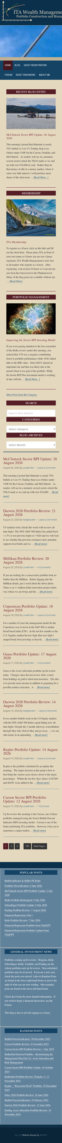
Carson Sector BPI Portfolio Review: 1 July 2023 (29, 1049)
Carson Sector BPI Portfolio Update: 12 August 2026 (24, 799)
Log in (18, 1135)
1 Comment (43, 806)
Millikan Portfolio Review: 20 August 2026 (26, 560)
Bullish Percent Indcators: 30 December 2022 (27, 1039)
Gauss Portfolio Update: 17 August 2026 (29, 655)
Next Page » (39, 846)
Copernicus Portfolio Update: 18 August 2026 (28, 608)
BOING (43, 1135)
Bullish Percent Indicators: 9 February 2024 (26, 1100)
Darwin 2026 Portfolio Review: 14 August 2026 (29, 703)
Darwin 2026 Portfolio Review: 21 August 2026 (29, 512)
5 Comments (44, 663)
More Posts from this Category (21, 394)
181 (27, 846)
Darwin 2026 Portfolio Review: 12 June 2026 (27, 1105)
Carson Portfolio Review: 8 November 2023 (27, 1044)
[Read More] (16, 281)
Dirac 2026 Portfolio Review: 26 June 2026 (26, 1095)
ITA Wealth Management (31, 11)
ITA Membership (16, 242)
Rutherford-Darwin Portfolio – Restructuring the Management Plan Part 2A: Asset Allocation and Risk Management (29, 1058)
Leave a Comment (46, 468)
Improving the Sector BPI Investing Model (30, 340)
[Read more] (40, 543)
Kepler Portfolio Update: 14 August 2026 (30, 751)
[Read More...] (41, 177)
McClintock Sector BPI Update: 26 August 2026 (31, 136)
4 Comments (44, 567)
